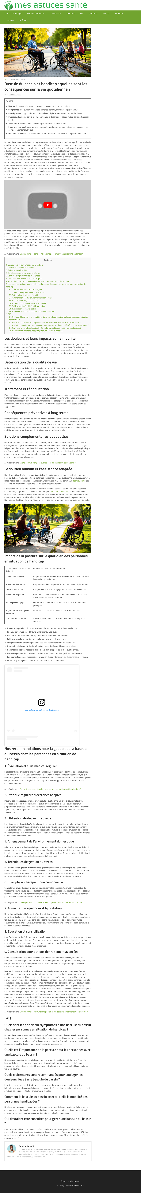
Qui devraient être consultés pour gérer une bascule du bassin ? (36, 330)
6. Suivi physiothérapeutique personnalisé (27, 303)
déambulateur (79, 480)
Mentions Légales (74, 1181)
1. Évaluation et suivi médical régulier (25, 289)
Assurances (56, 13)
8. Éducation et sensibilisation (22, 308)
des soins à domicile (59, 491)
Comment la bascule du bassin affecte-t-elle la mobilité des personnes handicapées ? (45, 327)
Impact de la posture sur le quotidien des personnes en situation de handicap (37, 281)
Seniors (10, 20)
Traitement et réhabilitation (18, 270)
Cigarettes (93, 13)
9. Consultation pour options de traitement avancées (32, 311)
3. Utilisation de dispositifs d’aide (24, 295)
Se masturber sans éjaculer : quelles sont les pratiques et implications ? (50, 789)
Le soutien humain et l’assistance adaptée (24, 278)
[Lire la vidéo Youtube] (47, 204)
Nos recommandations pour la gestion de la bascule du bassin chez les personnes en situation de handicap (46, 285)
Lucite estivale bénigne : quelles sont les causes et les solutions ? (48, 462)
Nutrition (119, 13)
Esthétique (17, 13)
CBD (81, 13)
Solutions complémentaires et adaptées (23, 275)
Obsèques (23, 20)
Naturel (106, 13)
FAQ (8, 314)
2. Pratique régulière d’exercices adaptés (26, 292)
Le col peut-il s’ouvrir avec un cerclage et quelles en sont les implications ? (52, 902)
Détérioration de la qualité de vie (20, 267)
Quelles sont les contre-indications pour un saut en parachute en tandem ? (52, 253)
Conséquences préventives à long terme (23, 272)
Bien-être (71, 13)
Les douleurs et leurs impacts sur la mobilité (24, 264)
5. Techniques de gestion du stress (24, 300)
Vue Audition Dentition (36, 13)
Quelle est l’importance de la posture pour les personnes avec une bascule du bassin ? (45, 322)
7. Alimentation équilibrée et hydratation (27, 306)
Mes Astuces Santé (76, 1185)
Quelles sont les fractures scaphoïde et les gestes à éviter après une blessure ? (54, 1011)
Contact (63, 1181)
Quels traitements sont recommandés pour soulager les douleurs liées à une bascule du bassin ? (49, 325)
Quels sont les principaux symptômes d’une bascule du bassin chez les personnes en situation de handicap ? (48, 318)
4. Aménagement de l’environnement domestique (30, 297)
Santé (7, 13)
